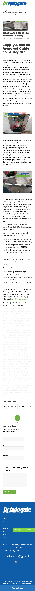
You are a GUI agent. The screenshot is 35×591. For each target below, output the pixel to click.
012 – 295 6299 (12, 551)
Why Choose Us (8, 525)
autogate (19, 41)
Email (5, 445)
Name (5, 436)
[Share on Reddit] (27, 406)
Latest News (9, 41)
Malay (4, 534)
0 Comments (18, 39)
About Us (5, 522)
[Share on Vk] (23, 406)
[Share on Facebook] (4, 406)
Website (5, 455)
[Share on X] (8, 406)
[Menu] (29, 4)
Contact (5, 537)
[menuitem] (25, 4)
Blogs (5, 10)
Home (5, 519)
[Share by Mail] (30, 406)
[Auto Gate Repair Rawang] (15, 26)
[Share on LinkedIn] (16, 406)
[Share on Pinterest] (12, 406)
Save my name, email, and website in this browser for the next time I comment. (17, 468)
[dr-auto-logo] (14, 4)
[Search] (25, 4)
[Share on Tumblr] (19, 406)
